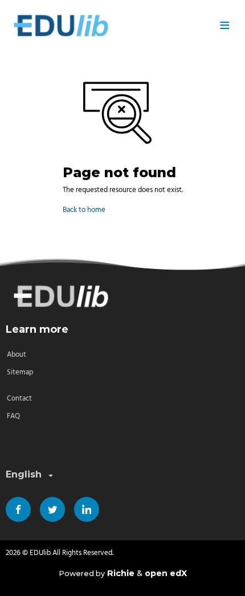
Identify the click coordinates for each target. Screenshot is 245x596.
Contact (19, 398)
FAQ (13, 416)
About (16, 354)
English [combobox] (24, 474)
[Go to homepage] (108, 25)
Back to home (84, 210)
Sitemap (20, 372)
